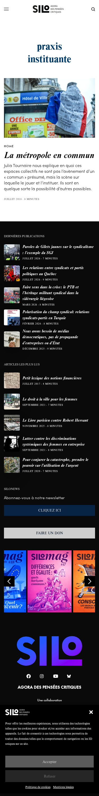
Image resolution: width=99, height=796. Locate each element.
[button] (91, 712)
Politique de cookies (37, 787)
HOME (9, 146)
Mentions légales (63, 787)
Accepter (49, 761)
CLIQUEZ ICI (49, 510)
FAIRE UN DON (49, 533)
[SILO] (49, 9)
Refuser (49, 776)
